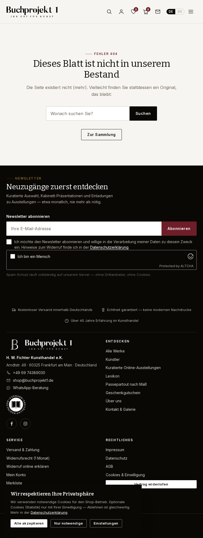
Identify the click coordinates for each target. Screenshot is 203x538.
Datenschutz (116, 458)
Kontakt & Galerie (121, 409)
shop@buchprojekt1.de (33, 380)
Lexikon (112, 376)
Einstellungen (106, 523)
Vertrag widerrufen (151, 484)
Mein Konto (16, 475)
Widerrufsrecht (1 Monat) (28, 458)
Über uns (114, 401)
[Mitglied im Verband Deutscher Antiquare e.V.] (51, 404)
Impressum (115, 449)
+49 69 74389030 (29, 372)
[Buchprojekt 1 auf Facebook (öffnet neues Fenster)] (11, 423)
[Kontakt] (158, 11)
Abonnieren (179, 228)
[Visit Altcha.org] (190, 256)
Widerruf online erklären (27, 466)
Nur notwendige (68, 523)
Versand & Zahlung (22, 449)
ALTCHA (187, 266)
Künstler (113, 359)
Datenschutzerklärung (109, 247)
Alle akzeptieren (29, 523)
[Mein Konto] (121, 11)
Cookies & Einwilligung (125, 475)
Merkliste (14, 483)
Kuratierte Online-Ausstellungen (133, 367)
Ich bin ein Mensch (34, 256)
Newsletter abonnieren (28, 216)
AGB (109, 466)
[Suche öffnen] (109, 11)
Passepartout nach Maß (126, 384)
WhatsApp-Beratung (30, 387)
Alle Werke (115, 351)
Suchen (143, 113)
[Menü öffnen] (191, 11)
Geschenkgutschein (123, 392)
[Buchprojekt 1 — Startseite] (32, 11)
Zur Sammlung (101, 134)
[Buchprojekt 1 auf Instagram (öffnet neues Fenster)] (25, 423)
